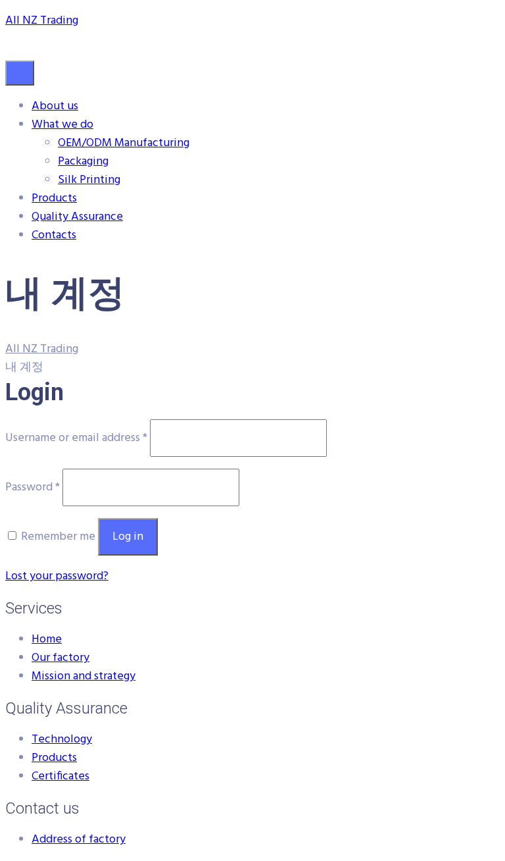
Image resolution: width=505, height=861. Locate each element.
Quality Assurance (77, 216)
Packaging (83, 161)
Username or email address (76, 438)
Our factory (60, 657)
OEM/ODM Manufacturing (123, 143)
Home (47, 639)
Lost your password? (56, 576)
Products (54, 198)
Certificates (60, 776)
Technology (62, 739)
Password (32, 487)
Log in (127, 536)
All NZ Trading (41, 20)
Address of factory (79, 839)
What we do (62, 124)
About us (55, 106)
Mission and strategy (83, 676)
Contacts (54, 235)
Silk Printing (89, 180)
